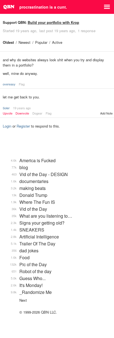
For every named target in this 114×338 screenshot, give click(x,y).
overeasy (9, 84)
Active (57, 42)
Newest (24, 42)
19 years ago (22, 108)
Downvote (22, 113)
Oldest (8, 42)
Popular (41, 42)
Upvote (7, 113)
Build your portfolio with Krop (53, 22)
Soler (6, 108)
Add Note (106, 113)
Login (7, 126)
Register (23, 126)
